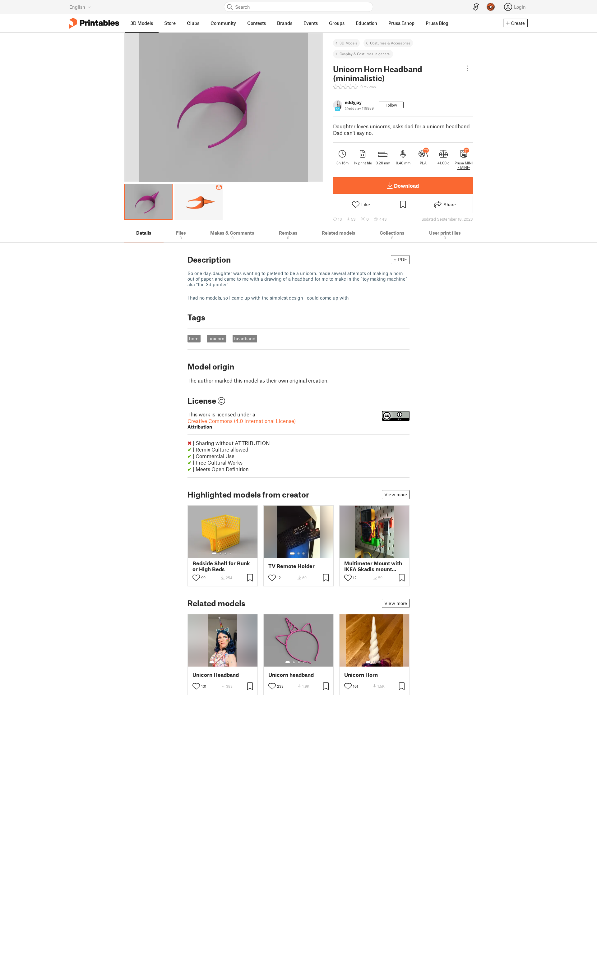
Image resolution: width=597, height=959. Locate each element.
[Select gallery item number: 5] (232, 662)
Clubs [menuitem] (193, 23)
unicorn (216, 338)
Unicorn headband (291, 675)
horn (194, 338)
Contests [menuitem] (256, 23)
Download (406, 185)
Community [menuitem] (223, 23)
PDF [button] (402, 259)
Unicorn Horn (361, 675)
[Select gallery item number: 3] (225, 553)
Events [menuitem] (310, 23)
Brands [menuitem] (284, 23)
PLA (423, 163)
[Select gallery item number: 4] (230, 553)
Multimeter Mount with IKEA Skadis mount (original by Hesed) (373, 566)
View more (395, 494)
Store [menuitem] (170, 23)
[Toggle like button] (196, 577)
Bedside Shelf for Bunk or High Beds (221, 566)
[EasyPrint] (476, 7)
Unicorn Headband (215, 675)
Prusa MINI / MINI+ (464, 165)
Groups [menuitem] (337, 23)
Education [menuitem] (366, 23)
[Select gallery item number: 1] (214, 553)
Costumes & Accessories (390, 43)
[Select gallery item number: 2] (220, 553)
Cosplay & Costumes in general (365, 54)
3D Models (348, 43)
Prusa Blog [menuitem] (437, 23)
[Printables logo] (94, 23)
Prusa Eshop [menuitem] (401, 23)
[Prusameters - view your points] (491, 7)
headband (245, 338)
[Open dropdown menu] (467, 68)
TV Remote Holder (291, 566)
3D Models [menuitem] (141, 23)
